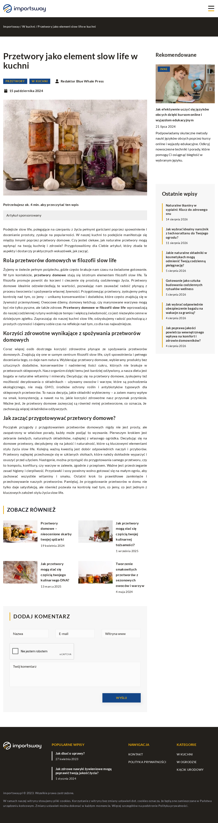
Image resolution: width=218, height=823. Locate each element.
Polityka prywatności (147, 762)
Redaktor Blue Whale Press (82, 81)
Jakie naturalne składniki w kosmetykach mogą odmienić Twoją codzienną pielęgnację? (186, 259)
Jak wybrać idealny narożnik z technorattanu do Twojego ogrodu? (187, 233)
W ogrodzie (186, 762)
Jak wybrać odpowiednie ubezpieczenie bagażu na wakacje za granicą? (184, 308)
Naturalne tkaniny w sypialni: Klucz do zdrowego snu (187, 209)
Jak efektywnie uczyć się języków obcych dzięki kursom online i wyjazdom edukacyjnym (182, 114)
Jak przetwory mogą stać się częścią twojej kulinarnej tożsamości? (127, 534)
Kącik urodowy (190, 769)
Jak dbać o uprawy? (70, 753)
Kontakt (135, 754)
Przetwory (15, 81)
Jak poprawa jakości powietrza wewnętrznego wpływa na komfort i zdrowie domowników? (185, 334)
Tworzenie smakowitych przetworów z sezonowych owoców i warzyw (130, 574)
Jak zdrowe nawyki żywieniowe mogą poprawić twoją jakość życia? (84, 771)
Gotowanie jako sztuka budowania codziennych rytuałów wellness (184, 285)
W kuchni (40, 81)
